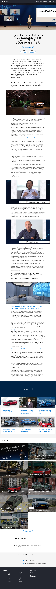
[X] (26, 47)
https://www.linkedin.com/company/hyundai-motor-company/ (35, 563)
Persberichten (39, 1)
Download (24, 52)
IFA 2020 (39, 545)
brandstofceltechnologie (22, 545)
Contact (50, 1)
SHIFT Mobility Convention (32, 545)
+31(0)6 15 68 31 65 (28, 558)
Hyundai (19, 546)
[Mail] (33, 47)
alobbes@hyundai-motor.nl (29, 560)
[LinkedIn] (29, 47)
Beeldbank (45, 1)
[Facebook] (23, 47)
